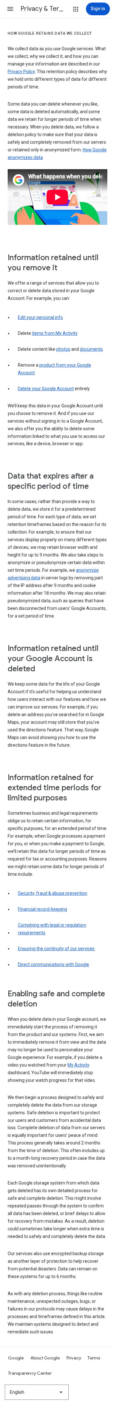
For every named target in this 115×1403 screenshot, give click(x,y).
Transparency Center (30, 1373)
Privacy (73, 1358)
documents (91, 349)
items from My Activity (55, 333)
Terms (94, 1358)
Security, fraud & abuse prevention (52, 893)
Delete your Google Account (46, 388)
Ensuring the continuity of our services (56, 948)
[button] (10, 9)
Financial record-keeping (42, 909)
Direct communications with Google (53, 964)
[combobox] (37, 1392)
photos (63, 349)
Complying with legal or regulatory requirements (52, 929)
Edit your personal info (40, 317)
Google (16, 1358)
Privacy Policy (21, 71)
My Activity (78, 1065)
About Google (45, 1358)
